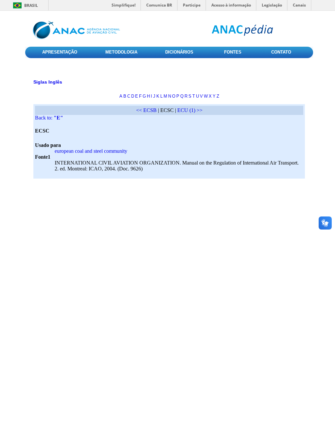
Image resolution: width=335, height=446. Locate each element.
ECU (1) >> (190, 110)
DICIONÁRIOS (179, 52)
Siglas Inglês (47, 82)
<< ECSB (146, 110)
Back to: (49, 117)
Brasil (31, 5)
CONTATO (281, 52)
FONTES (232, 52)
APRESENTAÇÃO (59, 52)
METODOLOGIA (121, 52)
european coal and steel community (91, 151)
